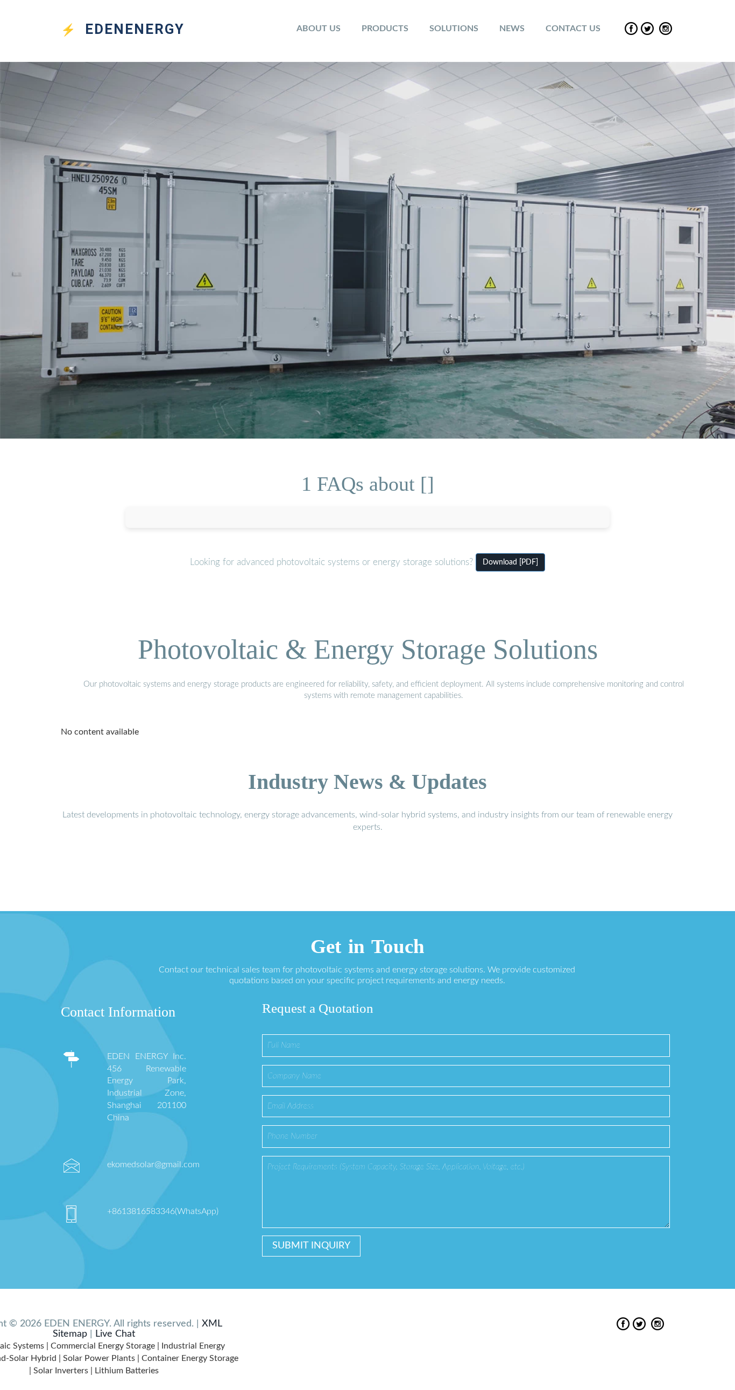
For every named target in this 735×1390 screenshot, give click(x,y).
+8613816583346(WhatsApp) (162, 1211)
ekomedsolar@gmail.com (153, 1164)
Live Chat (115, 1334)
